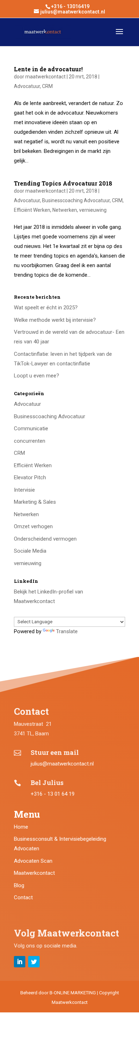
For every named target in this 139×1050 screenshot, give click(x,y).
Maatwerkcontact (34, 873)
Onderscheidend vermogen (45, 539)
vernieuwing (93, 210)
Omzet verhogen (33, 526)
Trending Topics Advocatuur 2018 (63, 183)
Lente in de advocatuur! (48, 69)
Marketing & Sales (35, 502)
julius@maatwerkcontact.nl (62, 764)
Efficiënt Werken (32, 210)
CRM (47, 86)
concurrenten (29, 441)
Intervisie (24, 490)
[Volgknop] (19, 961)
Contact (23, 897)
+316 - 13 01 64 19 (52, 794)
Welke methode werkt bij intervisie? (55, 320)
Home (21, 827)
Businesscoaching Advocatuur (76, 200)
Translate (67, 631)
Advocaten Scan (33, 861)
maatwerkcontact (45, 76)
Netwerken (64, 210)
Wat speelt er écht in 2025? (46, 307)
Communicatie (31, 428)
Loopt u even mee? (36, 375)
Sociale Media (30, 551)
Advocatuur (27, 86)
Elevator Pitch (30, 477)
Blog (19, 885)
